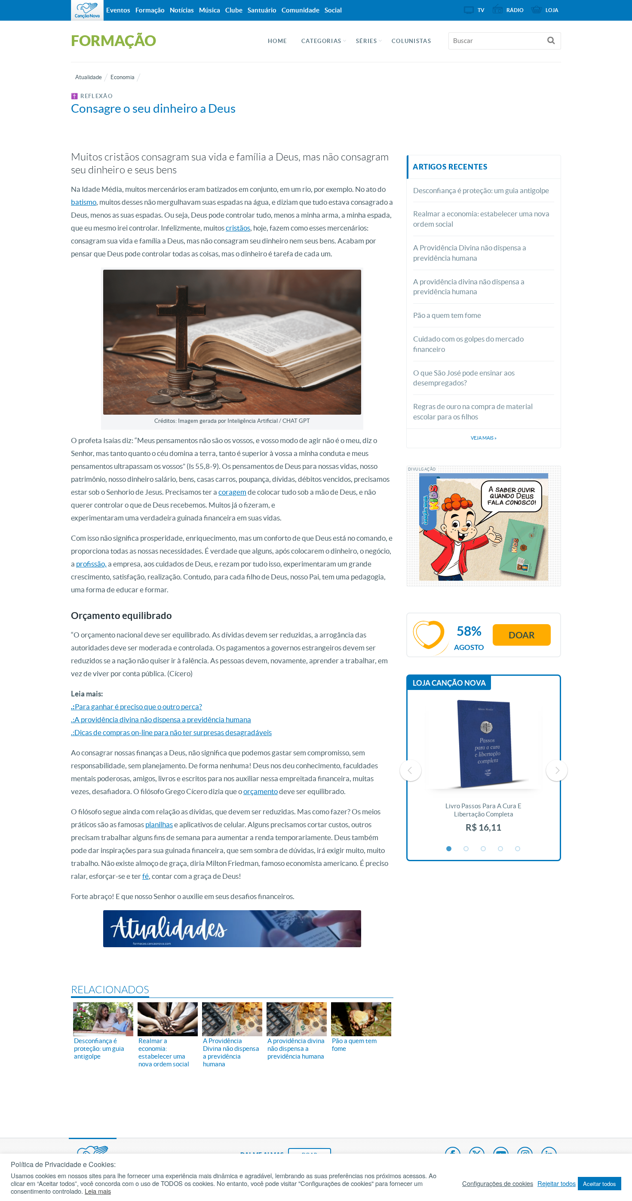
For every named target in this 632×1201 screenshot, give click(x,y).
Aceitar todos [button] (599, 1183)
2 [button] (466, 849)
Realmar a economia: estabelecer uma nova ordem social (481, 218)
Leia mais (98, 1191)
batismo (83, 202)
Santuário (262, 10)
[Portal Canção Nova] (87, 10)
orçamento (260, 791)
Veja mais (484, 437)
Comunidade (300, 10)
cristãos (238, 228)
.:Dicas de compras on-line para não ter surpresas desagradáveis (171, 732)
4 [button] (500, 849)
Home (277, 41)
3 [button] (483, 849)
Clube (233, 10)
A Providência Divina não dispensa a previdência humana (469, 252)
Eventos (118, 10)
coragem (232, 492)
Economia (122, 77)
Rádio (515, 10)
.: (73, 706)
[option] (484, 771)
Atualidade (88, 77)
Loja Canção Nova (449, 683)
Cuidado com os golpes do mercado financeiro (468, 344)
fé (145, 876)
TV (481, 10)
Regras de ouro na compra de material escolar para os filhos (473, 411)
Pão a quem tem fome (447, 315)
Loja (552, 10)
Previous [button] (410, 770)
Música (209, 10)
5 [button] (518, 849)
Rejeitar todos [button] (556, 1183)
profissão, (91, 564)
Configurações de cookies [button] (497, 1183)
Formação (150, 10)
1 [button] (449, 849)
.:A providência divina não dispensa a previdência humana (161, 719)
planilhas (159, 824)
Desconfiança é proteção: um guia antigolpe (481, 190)
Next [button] (557, 770)
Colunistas (411, 41)
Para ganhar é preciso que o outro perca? (138, 706)
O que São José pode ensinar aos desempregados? (464, 378)
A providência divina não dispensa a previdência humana (469, 286)
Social (333, 10)
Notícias (182, 10)
